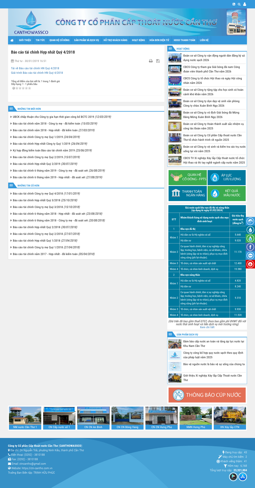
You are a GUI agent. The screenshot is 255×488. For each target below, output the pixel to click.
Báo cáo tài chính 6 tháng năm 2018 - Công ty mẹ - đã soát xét (59, 220)
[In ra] (151, 61)
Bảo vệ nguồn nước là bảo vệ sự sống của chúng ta (214, 364)
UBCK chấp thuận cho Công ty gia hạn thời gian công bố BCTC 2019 (62, 117)
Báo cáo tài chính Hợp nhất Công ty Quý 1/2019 (50, 143)
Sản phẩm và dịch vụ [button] (86, 40)
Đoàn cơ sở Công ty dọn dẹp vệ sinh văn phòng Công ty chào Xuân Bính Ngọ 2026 (211, 103)
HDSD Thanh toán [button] (184, 40)
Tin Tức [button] (40, 40)
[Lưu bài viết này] (158, 61)
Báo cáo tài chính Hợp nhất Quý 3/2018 (45, 200)
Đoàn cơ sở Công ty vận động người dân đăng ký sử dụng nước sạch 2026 (214, 58)
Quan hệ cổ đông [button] (59, 40)
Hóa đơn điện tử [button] (159, 40)
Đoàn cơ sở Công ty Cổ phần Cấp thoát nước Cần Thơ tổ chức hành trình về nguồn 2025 (212, 137)
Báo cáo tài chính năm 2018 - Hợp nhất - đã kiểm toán (53, 130)
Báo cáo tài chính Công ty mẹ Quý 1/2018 (46, 247)
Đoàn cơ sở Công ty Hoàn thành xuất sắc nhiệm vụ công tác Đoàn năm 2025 (213, 126)
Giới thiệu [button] (25, 40)
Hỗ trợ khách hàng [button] (115, 40)
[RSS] (234, 4)
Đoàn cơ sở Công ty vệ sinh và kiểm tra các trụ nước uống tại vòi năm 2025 (214, 149)
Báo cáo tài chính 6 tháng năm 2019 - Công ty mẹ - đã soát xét (59, 170)
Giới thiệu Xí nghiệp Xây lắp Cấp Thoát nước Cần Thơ (212, 378)
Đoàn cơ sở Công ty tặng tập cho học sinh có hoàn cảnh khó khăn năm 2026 (213, 92)
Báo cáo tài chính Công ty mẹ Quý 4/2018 (46, 193)
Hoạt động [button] (138, 40)
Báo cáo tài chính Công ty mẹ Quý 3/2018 (46, 207)
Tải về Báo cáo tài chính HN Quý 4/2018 (35, 68)
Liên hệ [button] (204, 40)
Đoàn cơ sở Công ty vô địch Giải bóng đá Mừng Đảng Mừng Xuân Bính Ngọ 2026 (211, 115)
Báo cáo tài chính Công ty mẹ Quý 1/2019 (46, 137)
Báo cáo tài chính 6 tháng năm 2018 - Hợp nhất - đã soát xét (57, 213)
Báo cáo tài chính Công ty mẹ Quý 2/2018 (46, 234)
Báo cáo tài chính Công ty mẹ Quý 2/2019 (46, 157)
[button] (239, 4)
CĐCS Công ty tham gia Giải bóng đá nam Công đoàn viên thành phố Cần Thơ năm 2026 (211, 69)
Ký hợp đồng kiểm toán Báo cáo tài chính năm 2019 (52, 150)
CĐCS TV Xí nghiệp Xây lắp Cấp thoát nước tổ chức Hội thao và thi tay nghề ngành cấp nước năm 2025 (214, 160)
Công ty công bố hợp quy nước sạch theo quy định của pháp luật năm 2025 (213, 355)
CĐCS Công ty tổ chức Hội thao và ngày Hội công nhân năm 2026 (212, 81)
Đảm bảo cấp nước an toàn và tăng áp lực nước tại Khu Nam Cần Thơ (213, 344)
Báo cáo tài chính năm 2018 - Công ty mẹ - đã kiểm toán (55, 123)
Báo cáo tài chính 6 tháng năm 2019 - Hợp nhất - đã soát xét (57, 177)
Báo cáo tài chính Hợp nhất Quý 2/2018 (45, 227)
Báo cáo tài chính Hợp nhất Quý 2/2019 (45, 164)
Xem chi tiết (207, 327)
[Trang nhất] (12, 40)
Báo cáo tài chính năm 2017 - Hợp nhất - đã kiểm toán (53, 254)
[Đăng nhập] (244, 4)
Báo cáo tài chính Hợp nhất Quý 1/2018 (45, 240)
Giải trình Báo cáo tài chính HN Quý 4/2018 (37, 72)
